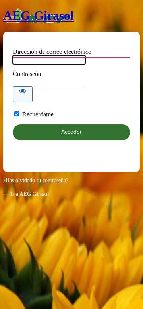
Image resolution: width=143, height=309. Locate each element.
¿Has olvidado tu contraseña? (35, 180)
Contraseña (27, 74)
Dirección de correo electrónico (52, 51)
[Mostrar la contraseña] (23, 94)
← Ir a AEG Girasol (26, 194)
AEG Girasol (38, 15)
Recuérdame (38, 114)
